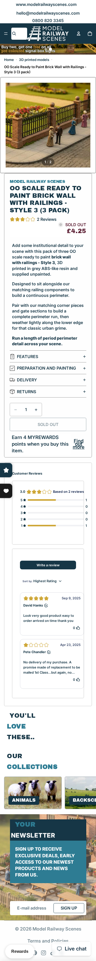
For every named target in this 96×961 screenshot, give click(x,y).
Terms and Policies (48, 941)
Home (9, 60)
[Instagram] (43, 953)
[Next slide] (86, 793)
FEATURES (27, 356)
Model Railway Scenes (57, 929)
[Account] (78, 33)
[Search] (14, 33)
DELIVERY (27, 379)
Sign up (69, 908)
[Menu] (6, 33)
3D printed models (34, 60)
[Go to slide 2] (50, 49)
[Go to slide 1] (46, 49)
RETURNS (26, 391)
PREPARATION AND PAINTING (46, 368)
